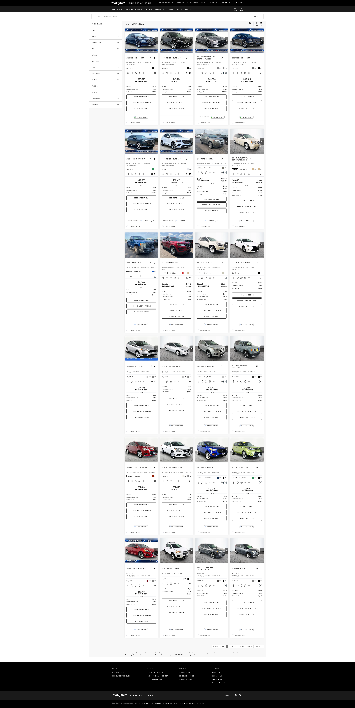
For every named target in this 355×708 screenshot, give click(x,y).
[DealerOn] (117, 703)
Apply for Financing (154, 679)
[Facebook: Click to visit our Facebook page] (235, 695)
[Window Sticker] (190, 73)
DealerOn (136, 703)
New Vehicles (118, 673)
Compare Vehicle (135, 123)
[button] (156, 40)
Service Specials (186, 679)
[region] (141, 89)
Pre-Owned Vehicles (121, 676)
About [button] (179, 9)
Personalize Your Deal (141, 103)
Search (255, 16)
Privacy (146, 703)
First (216, 646)
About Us (216, 673)
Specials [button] (149, 9)
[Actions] (154, 58)
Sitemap (141, 703)
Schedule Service (186, 676)
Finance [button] (172, 9)
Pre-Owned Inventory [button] (134, 9)
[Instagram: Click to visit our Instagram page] (240, 695)
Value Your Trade (141, 109)
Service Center (185, 673)
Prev (223, 646)
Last (249, 646)
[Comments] (155, 73)
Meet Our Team (218, 683)
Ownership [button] (189, 9)
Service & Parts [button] (160, 9)
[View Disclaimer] (143, 73)
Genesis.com (200, 703)
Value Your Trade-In (154, 673)
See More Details (141, 97)
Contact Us (217, 676)
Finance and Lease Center (157, 676)
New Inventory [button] (118, 9)
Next (242, 646)
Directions (217, 679)
